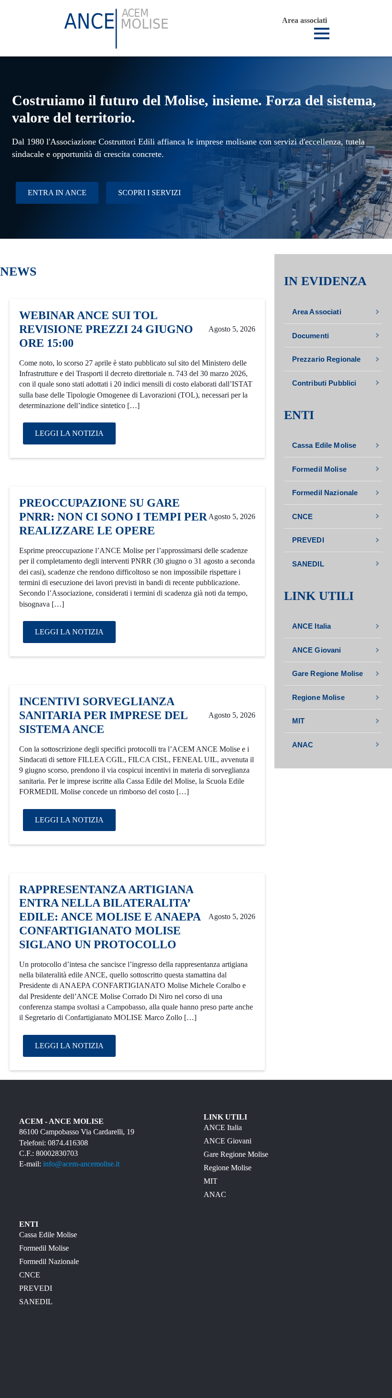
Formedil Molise (319, 469)
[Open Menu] (321, 33)
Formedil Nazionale (325, 492)
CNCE (302, 516)
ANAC (303, 745)
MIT (298, 721)
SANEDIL (308, 564)
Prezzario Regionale (326, 359)
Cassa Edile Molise (324, 445)
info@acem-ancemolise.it (81, 1164)
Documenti (310, 336)
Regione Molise (318, 697)
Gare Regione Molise (327, 673)
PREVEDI (308, 540)
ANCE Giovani (316, 650)
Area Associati (316, 312)
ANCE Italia (311, 626)
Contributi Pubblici (324, 383)
